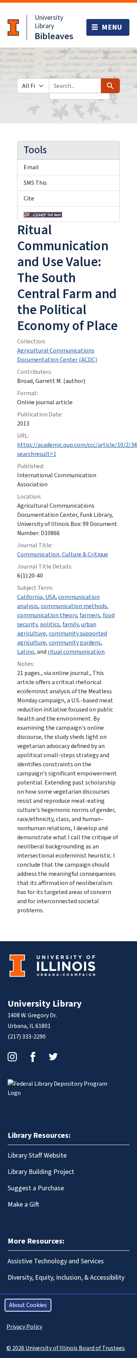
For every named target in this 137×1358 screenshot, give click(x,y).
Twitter (53, 1057)
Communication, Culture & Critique (62, 554)
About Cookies (28, 1305)
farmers (90, 615)
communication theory (47, 615)
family (70, 624)
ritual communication (76, 652)
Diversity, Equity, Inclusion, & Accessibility (66, 1277)
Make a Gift (23, 1204)
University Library (49, 22)
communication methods (74, 606)
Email (31, 167)
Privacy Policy (24, 1327)
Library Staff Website (37, 1155)
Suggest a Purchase (36, 1188)
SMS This (35, 183)
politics (50, 624)
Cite (29, 198)
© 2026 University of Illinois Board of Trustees (65, 1348)
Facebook (33, 1057)
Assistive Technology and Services (56, 1261)
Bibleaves (54, 36)
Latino (25, 652)
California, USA (36, 597)
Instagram (12, 1057)
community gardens (75, 642)
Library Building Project (41, 1172)
